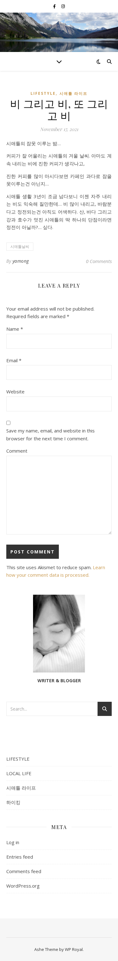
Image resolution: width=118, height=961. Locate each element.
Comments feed (23, 871)
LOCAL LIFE (18, 773)
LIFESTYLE (43, 93)
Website (15, 391)
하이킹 (13, 802)
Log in (12, 842)
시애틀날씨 (19, 246)
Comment (16, 451)
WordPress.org (23, 886)
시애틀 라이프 (73, 93)
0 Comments (99, 261)
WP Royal (74, 949)
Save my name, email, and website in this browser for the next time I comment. (50, 434)
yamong (21, 261)
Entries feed (19, 857)
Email (13, 360)
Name (14, 329)
